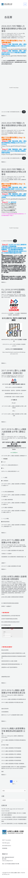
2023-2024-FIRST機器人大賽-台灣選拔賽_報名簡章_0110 (11, 158)
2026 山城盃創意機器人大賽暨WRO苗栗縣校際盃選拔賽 (13, 817)
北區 (19, 585)
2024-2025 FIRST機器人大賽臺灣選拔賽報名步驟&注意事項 (13, 28)
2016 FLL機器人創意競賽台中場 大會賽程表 (11, 754)
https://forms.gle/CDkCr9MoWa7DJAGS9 (13, 56)
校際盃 (2, 591)
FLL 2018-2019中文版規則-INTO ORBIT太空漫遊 (13, 290)
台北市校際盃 (15, 587)
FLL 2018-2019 (4, 296)
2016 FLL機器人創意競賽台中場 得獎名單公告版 (12, 702)
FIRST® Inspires (6, 843)
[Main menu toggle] (25, 4)
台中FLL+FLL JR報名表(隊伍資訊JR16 (9, 465)
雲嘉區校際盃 (11, 592)
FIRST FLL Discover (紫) (19, 33)
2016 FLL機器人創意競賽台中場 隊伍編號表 (11, 748)
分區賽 (15, 585)
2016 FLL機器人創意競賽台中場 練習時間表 (11, 760)
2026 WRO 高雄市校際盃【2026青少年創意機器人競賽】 (14, 823)
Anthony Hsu (6, 874)
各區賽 (8, 37)
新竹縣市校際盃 (22, 590)
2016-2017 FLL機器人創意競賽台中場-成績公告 (13, 541)
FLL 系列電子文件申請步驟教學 (6, 240)
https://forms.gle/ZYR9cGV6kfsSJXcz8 (13, 154)
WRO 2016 (9, 584)
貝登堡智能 (4, 848)
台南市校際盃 (21, 587)
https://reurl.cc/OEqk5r (9, 205)
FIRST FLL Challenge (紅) (7, 33)
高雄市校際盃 (18, 592)
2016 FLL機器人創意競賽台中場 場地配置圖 (11, 751)
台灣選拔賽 (3, 37)
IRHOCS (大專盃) (12, 583)
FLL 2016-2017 (4, 546)
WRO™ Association (6, 840)
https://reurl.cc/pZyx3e (8, 209)
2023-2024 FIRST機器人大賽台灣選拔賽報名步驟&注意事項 (13, 125)
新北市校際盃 (16, 590)
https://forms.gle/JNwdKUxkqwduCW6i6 (13, 200)
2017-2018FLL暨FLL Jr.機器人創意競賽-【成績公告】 (13, 371)
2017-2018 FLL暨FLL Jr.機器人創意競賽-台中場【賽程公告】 (13, 432)
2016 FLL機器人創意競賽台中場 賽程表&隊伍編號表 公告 (13, 731)
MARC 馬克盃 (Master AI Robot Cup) (16, 36)
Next (14, 783)
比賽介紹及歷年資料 (17, 546)
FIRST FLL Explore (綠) (6, 35)
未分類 (18, 179)
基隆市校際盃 (20, 588)
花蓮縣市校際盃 (21, 591)
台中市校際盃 (8, 587)
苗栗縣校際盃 (4, 592)
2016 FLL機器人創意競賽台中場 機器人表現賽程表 (12, 763)
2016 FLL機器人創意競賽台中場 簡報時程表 (11, 757)
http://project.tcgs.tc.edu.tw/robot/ (11, 768)
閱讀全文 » (3, 115)
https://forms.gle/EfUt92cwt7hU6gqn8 (13, 147)
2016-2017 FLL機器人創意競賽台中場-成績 (11, 566)
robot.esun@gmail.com (7, 860)
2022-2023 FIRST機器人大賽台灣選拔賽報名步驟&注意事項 (13, 172)
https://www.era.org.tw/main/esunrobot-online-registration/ (14, 191)
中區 (13, 584)
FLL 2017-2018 (17, 375)
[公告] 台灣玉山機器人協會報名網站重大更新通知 (14, 577)
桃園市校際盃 (8, 591)
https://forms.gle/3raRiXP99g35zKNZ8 (13, 49)
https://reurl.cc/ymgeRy (9, 212)
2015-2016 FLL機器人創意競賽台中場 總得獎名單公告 (13, 691)
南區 (21, 585)
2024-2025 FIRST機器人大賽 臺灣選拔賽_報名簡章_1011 (11, 111)
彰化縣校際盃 (9, 590)
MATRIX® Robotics (6, 845)
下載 (24, 111)
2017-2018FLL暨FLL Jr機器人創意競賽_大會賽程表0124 (14, 455)
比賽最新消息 (14, 37)
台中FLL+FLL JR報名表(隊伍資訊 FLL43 (10, 471)
